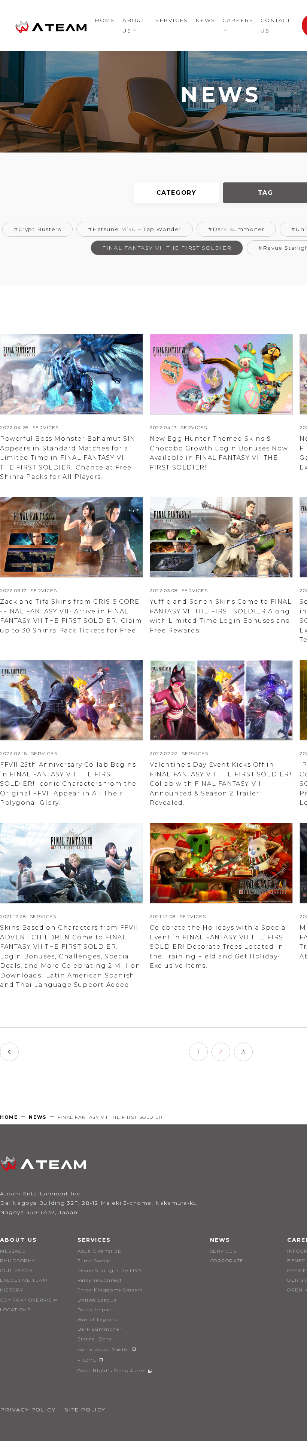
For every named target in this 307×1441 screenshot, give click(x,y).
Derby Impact (95, 1309)
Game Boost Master (103, 1349)
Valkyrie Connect (100, 1280)
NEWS (205, 20)
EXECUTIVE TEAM (23, 1280)
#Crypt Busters (37, 229)
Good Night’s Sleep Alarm (111, 1370)
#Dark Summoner (236, 229)
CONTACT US (275, 25)
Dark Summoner (99, 1329)
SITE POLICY (85, 1409)
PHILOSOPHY (17, 1260)
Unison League (97, 1300)
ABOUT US (18, 1240)
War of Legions (97, 1319)
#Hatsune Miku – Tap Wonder (134, 229)
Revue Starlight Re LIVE (109, 1270)
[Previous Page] (9, 1052)
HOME (105, 20)
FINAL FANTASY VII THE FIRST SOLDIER (166, 247)
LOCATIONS (15, 1309)
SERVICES (171, 20)
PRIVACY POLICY (27, 1409)
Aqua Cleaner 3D (99, 1251)
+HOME (87, 1360)
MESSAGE (13, 1251)
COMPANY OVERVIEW (29, 1300)
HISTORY (11, 1290)
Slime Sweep (94, 1260)
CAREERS (237, 20)
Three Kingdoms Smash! (110, 1290)
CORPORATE (227, 1260)
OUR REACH (16, 1270)
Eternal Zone (94, 1339)
